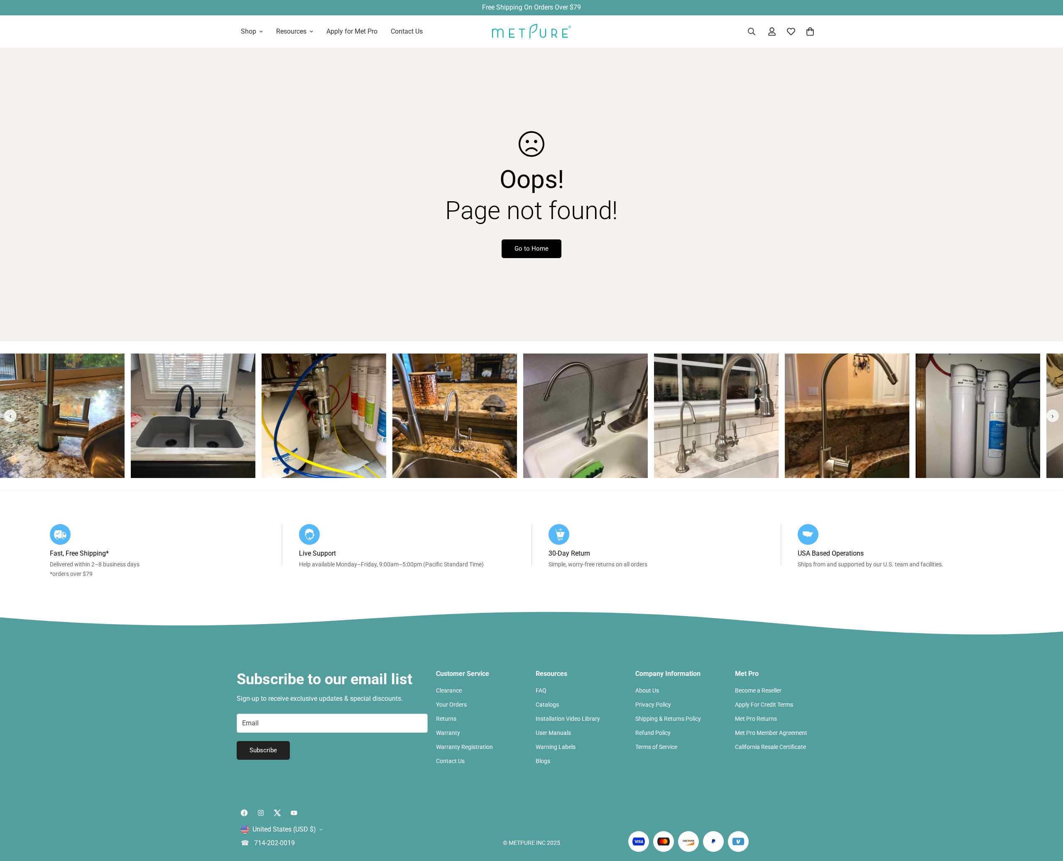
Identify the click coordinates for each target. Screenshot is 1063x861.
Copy (614, 457)
